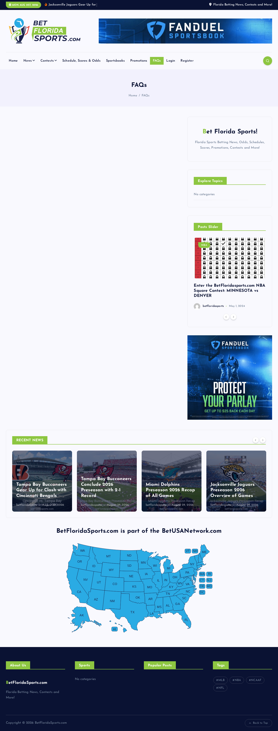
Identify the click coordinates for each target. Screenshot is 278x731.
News (27, 60)
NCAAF (256, 680)
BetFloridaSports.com (26, 683)
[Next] (233, 317)
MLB (221, 680)
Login (170, 60)
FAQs (157, 60)
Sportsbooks (115, 60)
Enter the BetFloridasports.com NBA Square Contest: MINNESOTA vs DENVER (229, 291)
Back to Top (260, 723)
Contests (47, 60)
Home (13, 60)
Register (187, 60)
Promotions (138, 60)
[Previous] (226, 317)
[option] (230, 273)
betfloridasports (213, 306)
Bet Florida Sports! (229, 132)
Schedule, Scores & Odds (81, 60)
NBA (204, 245)
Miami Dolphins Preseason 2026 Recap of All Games (170, 490)
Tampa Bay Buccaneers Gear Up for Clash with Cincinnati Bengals (41, 490)
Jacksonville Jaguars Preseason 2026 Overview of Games (232, 490)
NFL (221, 688)
